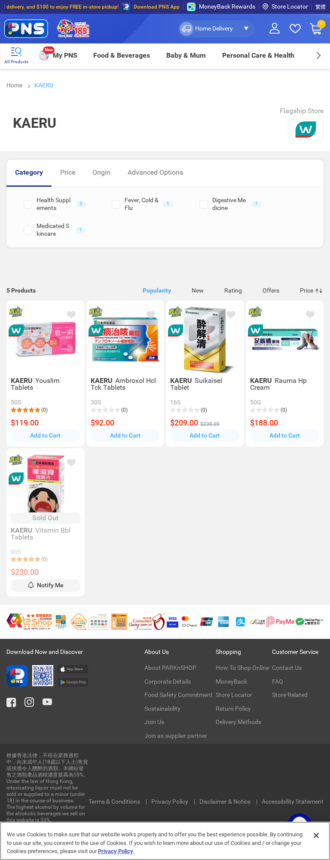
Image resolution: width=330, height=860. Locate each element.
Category (29, 172)
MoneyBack (231, 681)
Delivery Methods (238, 721)
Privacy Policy (170, 801)
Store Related (290, 694)
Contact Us (287, 667)
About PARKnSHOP (170, 667)
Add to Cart (45, 435)
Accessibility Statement (293, 801)
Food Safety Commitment (178, 694)
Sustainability (162, 708)
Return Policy (233, 708)
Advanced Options (155, 172)
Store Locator (290, 6)
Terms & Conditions (115, 801)
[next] (318, 55)
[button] (216, 28)
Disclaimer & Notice (225, 801)
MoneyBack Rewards (227, 6)
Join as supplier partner (175, 735)
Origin (101, 172)
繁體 (320, 7)
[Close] (316, 835)
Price (67, 172)
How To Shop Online (242, 667)
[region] (165, 841)
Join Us (154, 721)
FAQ (277, 681)
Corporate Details (167, 681)
